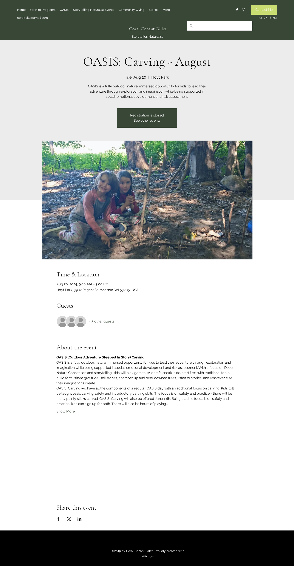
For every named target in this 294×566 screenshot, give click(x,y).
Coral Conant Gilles (147, 29)
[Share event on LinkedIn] (79, 519)
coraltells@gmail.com (32, 17)
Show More (65, 411)
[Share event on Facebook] (58, 519)
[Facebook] (237, 10)
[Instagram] (243, 10)
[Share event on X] (69, 519)
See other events (147, 120)
